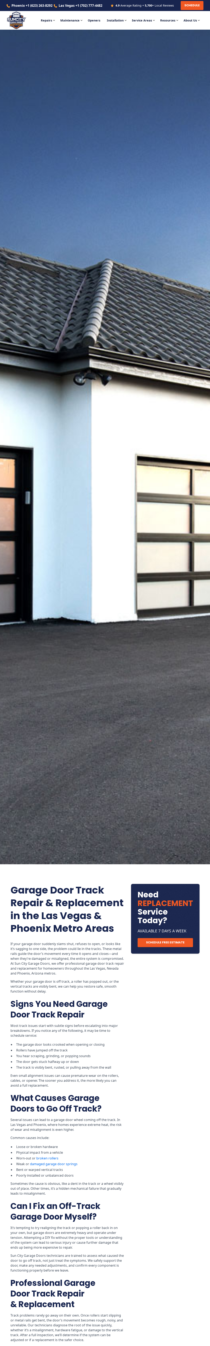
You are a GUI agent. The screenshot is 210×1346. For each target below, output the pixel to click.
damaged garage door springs (54, 1164)
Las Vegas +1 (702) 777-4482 (80, 5)
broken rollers (47, 1158)
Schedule (192, 5)
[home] (19, 20)
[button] (49, 20)
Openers (94, 20)
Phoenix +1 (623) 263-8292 (31, 5)
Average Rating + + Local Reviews (144, 5)
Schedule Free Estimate (165, 942)
